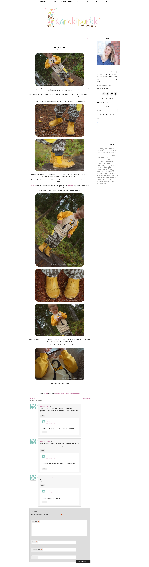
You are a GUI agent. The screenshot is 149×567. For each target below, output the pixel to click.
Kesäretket (113, 156)
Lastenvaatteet (61, 393)
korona (110, 158)
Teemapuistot (101, 179)
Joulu (98, 154)
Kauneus (105, 156)
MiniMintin (33, 185)
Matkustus (101, 171)
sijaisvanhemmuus (103, 177)
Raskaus (105, 173)
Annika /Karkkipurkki (50, 423)
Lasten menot (109, 161)
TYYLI (87, 1)
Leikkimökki (99, 167)
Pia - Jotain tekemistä (51, 478)
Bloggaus (111, 148)
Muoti (67, 393)
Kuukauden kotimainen (101, 159)
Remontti (105, 175)
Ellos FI (98, 118)
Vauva (109, 179)
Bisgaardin (70, 185)
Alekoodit (100, 148)
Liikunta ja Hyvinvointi (104, 169)
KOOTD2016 (105, 158)
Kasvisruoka (100, 156)
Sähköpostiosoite (37, 549)
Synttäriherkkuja (87, 39)
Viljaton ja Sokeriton (103, 181)
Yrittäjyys (112, 181)
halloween (103, 152)
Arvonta (106, 148)
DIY (116, 150)
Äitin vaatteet (101, 183)
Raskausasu (112, 173)
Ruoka (117, 175)
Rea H (48, 406)
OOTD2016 (99, 173)
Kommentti (35, 521)
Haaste (99, 152)
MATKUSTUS (97, 1)
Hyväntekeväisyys (111, 152)
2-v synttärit (32, 39)
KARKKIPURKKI (44, 1)
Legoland (113, 165)
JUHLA (106, 1)
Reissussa (100, 175)
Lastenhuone (112, 159)
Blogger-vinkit (100, 150)
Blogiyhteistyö (108, 150)
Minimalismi (109, 171)
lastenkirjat (101, 162)
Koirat (99, 158)
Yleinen (46, 393)
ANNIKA (54, 1)
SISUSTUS (79, 1)
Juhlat (55, 393)
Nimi (34, 542)
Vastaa (42, 415)
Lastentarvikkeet (103, 163)
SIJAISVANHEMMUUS (66, 1)
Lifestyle (106, 167)
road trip (111, 175)
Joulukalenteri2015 (107, 154)
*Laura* (48, 441)
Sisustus (113, 177)
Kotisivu (34, 557)
